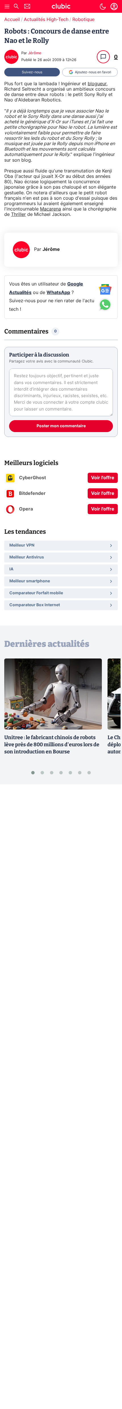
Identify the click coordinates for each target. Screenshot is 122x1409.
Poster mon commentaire (61, 426)
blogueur (97, 84)
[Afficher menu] (7, 6)
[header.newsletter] (27, 7)
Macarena (50, 209)
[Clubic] (61, 7)
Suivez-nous (32, 72)
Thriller (18, 214)
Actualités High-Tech (46, 19)
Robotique (83, 19)
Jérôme (34, 53)
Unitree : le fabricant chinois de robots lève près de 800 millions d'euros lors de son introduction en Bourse (51, 744)
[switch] (102, 6)
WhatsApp (58, 292)
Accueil (12, 19)
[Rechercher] (16, 7)
